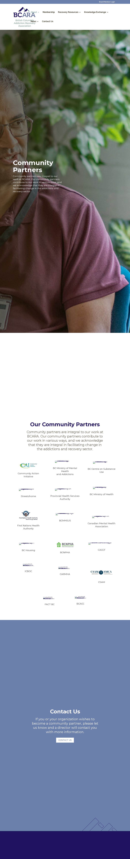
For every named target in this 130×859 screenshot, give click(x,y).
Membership (49, 12)
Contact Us (47, 22)
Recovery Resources (68, 12)
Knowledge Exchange (95, 12)
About (34, 12)
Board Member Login (107, 2)
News (33, 22)
